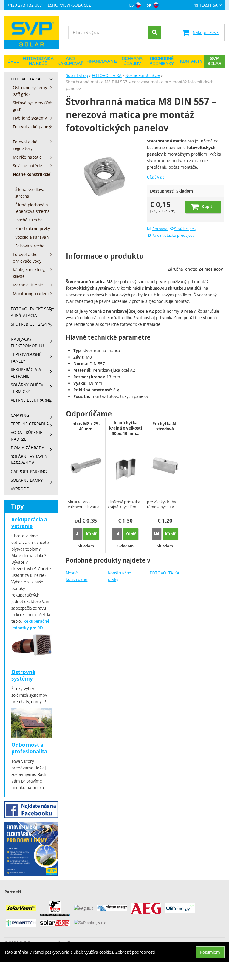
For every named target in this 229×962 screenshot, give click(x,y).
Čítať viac (155, 177)
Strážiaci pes (185, 228)
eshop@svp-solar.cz (69, 5)
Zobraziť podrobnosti (135, 952)
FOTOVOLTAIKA (165, 573)
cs (131, 5)
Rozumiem (210, 952)
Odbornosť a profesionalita (29, 748)
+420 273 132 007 (24, 5)
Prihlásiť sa (205, 5)
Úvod (13, 61)
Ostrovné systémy (23, 675)
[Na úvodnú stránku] (34, 32)
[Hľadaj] (154, 32)
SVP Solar (214, 61)
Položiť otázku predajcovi (173, 235)
